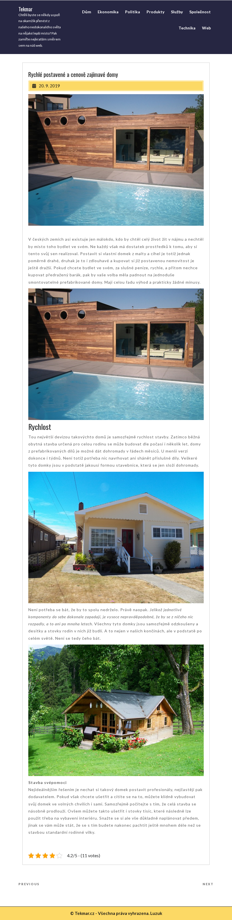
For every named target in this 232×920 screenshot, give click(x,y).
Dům (86, 11)
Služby (177, 11)
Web (206, 27)
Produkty (155, 11)
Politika (132, 11)
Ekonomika (108, 11)
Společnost (200, 11)
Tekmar (25, 9)
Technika (187, 27)
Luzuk (156, 913)
